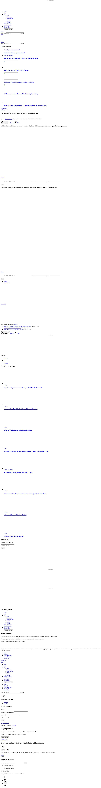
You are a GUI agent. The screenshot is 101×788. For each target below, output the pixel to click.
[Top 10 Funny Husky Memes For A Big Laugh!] (52, 461)
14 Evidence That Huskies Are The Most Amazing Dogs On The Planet (25, 493)
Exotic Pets (9, 17)
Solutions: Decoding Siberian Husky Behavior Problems (20, 409)
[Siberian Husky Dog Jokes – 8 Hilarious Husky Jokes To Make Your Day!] (52, 440)
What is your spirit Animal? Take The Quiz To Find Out (21, 58)
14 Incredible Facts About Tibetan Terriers (13, 329)
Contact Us (6, 658)
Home (5, 652)
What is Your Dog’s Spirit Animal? (14, 53)
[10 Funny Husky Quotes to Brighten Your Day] (52, 419)
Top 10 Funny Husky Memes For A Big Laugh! (18, 472)
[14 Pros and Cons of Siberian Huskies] (52, 503)
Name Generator (7, 25)
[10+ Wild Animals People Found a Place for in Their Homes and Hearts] (52, 99)
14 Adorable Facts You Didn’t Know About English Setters (17, 326)
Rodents (8, 22)
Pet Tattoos (6, 26)
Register (14, 725)
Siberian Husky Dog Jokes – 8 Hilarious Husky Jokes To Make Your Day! (26, 451)
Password (3, 715)
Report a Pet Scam (8, 29)
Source (2, 177)
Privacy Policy (7, 656)
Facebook (6, 702)
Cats (5, 13)
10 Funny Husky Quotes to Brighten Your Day (18, 430)
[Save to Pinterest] (5, 782)
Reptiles (8, 21)
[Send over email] (5, 786)
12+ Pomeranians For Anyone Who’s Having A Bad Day (21, 94)
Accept (2, 755)
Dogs (5, 11)
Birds (8, 15)
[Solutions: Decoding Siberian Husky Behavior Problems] (52, 397)
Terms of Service (7, 655)
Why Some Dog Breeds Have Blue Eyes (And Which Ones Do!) (23, 388)
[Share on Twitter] (5, 780)
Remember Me (5, 717)
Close (2, 662)
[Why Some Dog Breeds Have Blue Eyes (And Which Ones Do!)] (52, 376)
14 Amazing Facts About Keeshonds (12, 328)
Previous (3, 108)
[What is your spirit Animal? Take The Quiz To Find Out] (52, 55)
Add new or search (5, 763)
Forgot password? (5, 723)
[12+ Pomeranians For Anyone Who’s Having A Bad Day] (52, 88)
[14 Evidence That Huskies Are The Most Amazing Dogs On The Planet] (52, 482)
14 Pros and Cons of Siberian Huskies (15, 515)
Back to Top (3, 660)
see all (15, 324)
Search (22, 33)
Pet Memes (10, 469)
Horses (8, 19)
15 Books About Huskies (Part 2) (13, 536)
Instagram (6, 703)
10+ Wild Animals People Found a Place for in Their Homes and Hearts (25, 105)
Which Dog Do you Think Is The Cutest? (16, 70)
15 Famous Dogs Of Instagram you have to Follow (19, 82)
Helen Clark (3, 304)
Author (5, 281)
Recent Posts (7, 282)
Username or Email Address (7, 712)
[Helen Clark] (10, 302)
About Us (6, 654)
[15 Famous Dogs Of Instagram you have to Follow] (52, 76)
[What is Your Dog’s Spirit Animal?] (52, 50)
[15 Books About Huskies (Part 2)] (52, 525)
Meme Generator (7, 23)
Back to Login (4, 739)
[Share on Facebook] (5, 777)
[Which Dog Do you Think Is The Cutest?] (52, 64)
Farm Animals (10, 18)
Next (6, 108)
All (4, 14)
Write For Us (7, 27)
